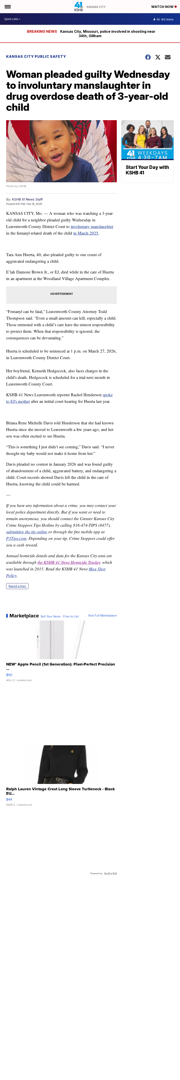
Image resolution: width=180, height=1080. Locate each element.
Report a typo (17, 586)
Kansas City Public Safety (36, 56)
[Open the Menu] (7, 6)
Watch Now (163, 7)
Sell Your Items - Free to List (60, 616)
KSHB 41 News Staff (27, 199)
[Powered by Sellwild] (110, 873)
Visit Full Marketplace (102, 615)
